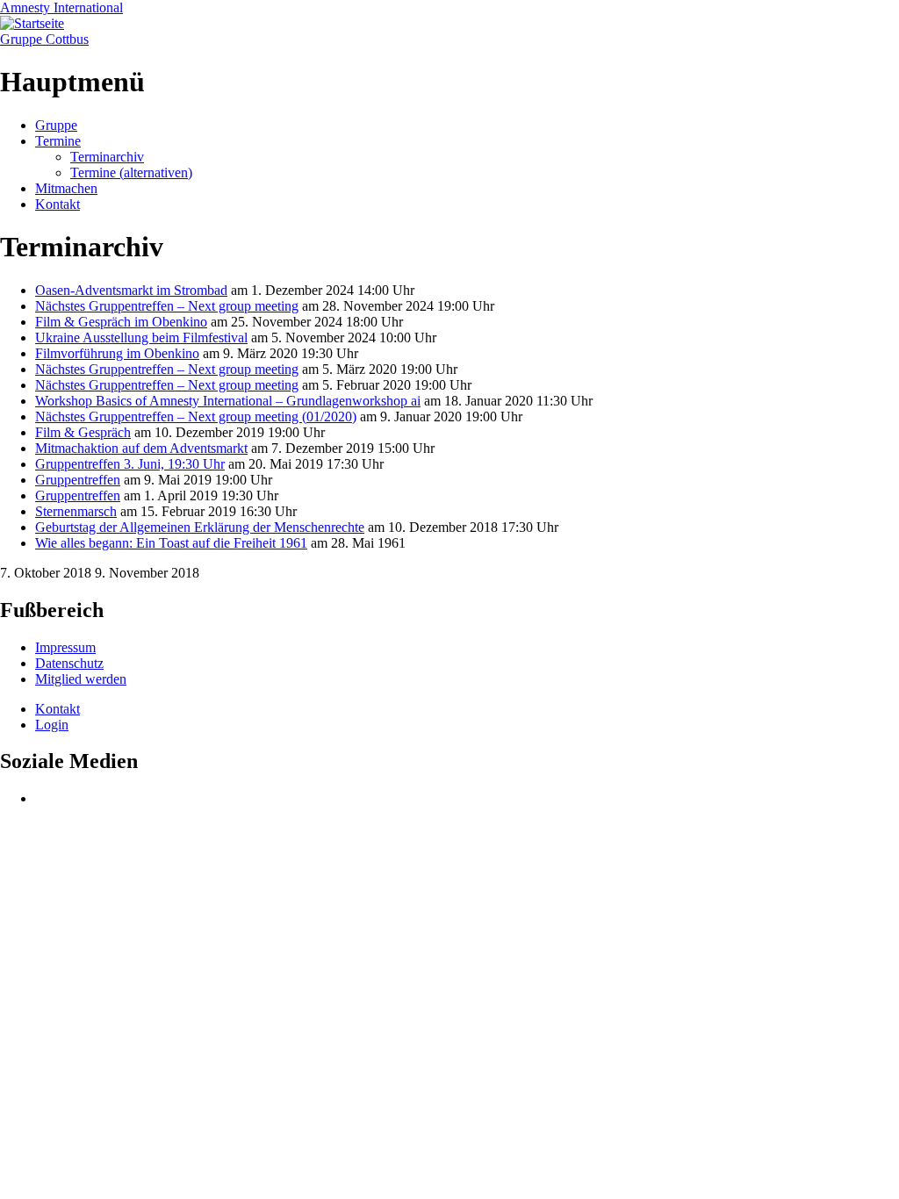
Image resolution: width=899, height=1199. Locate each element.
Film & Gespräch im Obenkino (121, 321)
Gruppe (56, 125)
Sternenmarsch (76, 511)
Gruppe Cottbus (44, 39)
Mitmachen (66, 188)
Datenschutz (69, 663)
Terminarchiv (107, 156)
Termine (58, 140)
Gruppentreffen (77, 479)
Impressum (65, 647)
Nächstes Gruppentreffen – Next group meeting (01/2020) (195, 416)
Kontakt (57, 204)
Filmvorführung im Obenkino (117, 353)
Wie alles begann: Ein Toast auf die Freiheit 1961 (171, 542)
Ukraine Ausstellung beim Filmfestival (141, 337)
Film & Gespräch (83, 432)
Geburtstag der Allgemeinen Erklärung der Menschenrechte (199, 527)
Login (51, 724)
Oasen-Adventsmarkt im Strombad (131, 290)
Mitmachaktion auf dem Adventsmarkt (141, 448)
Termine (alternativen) (131, 172)
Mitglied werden (80, 678)
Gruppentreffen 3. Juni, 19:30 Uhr (130, 463)
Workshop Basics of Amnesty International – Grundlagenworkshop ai (228, 400)
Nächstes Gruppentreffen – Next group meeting (166, 305)
